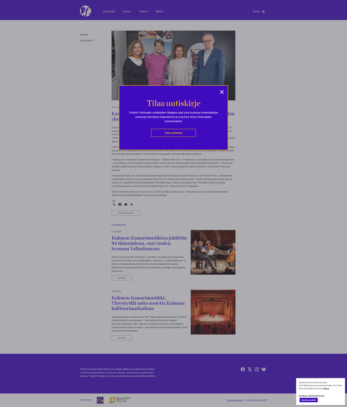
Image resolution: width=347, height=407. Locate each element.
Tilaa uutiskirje (173, 132)
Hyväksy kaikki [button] (308, 400)
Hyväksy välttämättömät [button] (311, 395)
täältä (326, 388)
